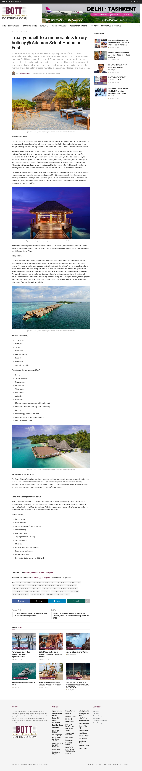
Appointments (57, 711)
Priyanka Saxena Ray (24, 73)
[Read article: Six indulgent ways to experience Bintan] (24, 671)
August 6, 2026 (71, 655)
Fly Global (44, 26)
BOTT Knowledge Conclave (111, 26)
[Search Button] (139, 26)
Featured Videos (70, 716)
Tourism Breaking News (21, 588)
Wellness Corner (84, 745)
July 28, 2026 (16, 687)
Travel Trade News (71, 591)
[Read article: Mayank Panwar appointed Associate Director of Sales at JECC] (100, 55)
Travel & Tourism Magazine (67, 588)
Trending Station (84, 736)
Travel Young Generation (55, 594)
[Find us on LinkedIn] (137, 2)
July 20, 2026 (71, 690)
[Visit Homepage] (14, 13)
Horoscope (69, 740)
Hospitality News (74, 582)
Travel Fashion (18, 591)
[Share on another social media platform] (87, 601)
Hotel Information (19, 585)
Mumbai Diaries (84, 723)
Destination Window (22, 32)
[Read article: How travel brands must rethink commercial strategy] (100, 68)
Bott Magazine (13, 26)
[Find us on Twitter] (134, 2)
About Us (4, 1)
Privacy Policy (97, 716)
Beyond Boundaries (59, 26)
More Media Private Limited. (29, 764)
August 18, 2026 (44, 659)
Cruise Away (56, 749)
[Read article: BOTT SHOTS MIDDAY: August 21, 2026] (100, 80)
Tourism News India (49, 588)
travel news (45, 591)
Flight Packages (61, 582)
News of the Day (83, 727)
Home (4, 26)
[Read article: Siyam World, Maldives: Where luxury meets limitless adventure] (51, 671)
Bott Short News (57, 725)
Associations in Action (78, 26)
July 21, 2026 (44, 687)
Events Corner (70, 711)
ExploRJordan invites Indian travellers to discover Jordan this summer (50, 654)
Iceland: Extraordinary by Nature (77, 652)
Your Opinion (83, 748)
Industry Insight (84, 711)
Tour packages (71, 585)
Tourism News (35, 588)
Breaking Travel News (24, 582)
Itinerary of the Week (84, 714)
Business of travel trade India (43, 582)
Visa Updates (83, 738)
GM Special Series (69, 729)
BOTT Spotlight (57, 735)
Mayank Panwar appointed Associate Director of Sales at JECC (119, 55)
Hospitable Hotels (30, 26)
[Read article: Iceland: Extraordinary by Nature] (78, 641)
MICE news (60, 585)
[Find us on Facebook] (131, 2)
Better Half (55, 718)
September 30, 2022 (39, 73)
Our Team (11, 1)
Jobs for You (83, 718)
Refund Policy (97, 723)
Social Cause (83, 733)
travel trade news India (20, 594)
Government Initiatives (69, 734)
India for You (69, 747)
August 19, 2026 (17, 659)
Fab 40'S (68, 713)
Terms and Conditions (100, 720)
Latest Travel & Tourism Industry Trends (40, 585)
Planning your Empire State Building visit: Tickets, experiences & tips (21, 654)
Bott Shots (94, 26)
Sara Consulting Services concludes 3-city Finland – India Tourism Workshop (118, 42)
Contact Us (18, 1)
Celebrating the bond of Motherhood (57, 745)
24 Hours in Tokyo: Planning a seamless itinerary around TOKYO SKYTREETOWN (77, 684)
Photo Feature (83, 730)
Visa (67, 594)
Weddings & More (82, 742)
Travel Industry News (32, 591)
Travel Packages (57, 591)
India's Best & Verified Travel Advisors (70, 751)
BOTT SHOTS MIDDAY (56, 731)
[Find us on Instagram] (139, 2)
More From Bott (84, 721)
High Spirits (69, 737)
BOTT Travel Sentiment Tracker (56, 739)
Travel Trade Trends (37, 594)
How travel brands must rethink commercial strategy (117, 67)
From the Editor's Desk (69, 725)
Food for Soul (69, 722)
